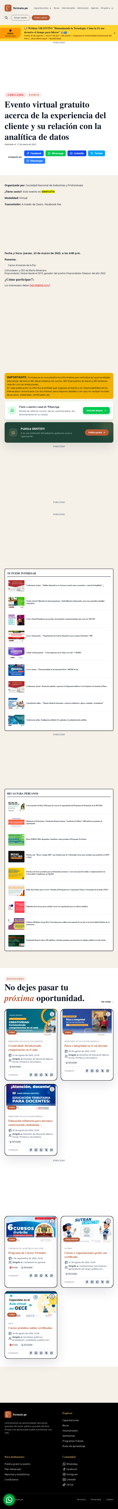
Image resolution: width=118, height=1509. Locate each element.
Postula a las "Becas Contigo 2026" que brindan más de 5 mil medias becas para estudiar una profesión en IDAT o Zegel (67, 856)
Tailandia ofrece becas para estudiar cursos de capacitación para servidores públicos (57, 906)
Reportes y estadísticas (17, 1474)
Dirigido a (105, 8)
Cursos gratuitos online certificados (30, 1328)
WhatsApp (72, 1464)
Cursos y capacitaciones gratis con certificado (85, 1255)
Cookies (109, 1499)
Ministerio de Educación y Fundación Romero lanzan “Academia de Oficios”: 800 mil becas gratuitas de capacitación (64, 822)
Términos (81, 1499)
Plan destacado (13, 1469)
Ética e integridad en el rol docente (86, 1046)
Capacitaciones (41, 8)
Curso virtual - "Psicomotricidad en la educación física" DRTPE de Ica (52, 669)
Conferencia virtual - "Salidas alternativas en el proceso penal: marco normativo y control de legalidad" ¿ (65, 585)
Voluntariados (68, 8)
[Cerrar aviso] (115, 33)
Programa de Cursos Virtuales (27, 1253)
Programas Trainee (72, 1441)
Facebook (71, 1469)
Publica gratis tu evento (17, 1464)
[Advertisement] (59, 64)
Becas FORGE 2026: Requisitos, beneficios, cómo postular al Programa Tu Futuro (56, 839)
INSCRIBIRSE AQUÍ (40, 285)
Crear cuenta (41, 17)
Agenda (94, 8)
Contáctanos (11, 1479)
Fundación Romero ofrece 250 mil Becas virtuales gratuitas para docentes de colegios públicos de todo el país (66, 940)
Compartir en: (15, 157)
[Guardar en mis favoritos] (52, 1014)
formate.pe (20, 8)
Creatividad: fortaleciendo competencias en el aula (24, 1048)
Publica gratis (95, 432)
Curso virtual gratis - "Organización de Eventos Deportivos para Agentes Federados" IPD (59, 636)
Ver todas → (107, 1001)
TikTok (70, 1484)
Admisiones (83, 8)
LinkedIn (71, 1479)
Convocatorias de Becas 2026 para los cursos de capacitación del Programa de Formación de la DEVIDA (64, 805)
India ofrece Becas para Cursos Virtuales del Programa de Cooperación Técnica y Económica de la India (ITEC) (67, 889)
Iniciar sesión (20, 17)
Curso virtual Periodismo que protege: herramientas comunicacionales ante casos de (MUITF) (60, 619)
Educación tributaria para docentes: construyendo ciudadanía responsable (30, 1123)
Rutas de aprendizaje (73, 1446)
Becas (56, 8)
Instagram (72, 1474)
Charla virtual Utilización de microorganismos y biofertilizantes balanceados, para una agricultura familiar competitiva (65, 602)
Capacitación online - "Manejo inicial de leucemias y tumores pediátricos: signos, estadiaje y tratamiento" (65, 703)
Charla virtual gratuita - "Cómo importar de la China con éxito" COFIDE (53, 652)
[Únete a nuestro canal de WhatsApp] (9, 1500)
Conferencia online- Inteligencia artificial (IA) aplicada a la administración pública (56, 720)
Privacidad (96, 1499)
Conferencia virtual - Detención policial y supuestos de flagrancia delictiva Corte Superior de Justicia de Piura (66, 686)
